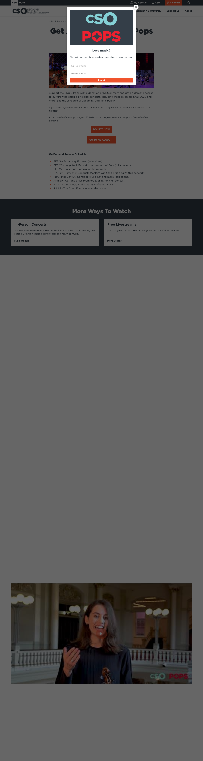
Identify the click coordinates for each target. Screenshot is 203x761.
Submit (101, 80)
